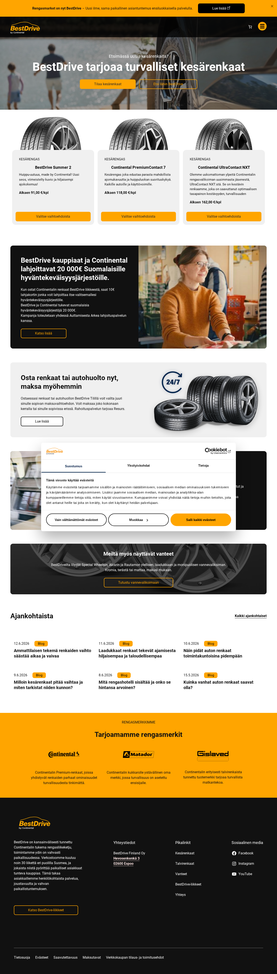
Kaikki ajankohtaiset (251, 616)
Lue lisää (219, 8)
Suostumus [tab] (73, 466)
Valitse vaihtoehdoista (53, 216)
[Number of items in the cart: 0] (250, 27)
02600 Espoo (123, 863)
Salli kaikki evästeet (201, 520)
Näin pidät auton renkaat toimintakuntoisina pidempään (213, 653)
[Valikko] (262, 26)
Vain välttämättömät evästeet (76, 520)
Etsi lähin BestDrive (168, 84)
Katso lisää (43, 333)
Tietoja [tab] (203, 465)
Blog (41, 644)
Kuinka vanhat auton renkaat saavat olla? (218, 685)
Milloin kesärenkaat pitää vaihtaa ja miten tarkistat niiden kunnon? (48, 685)
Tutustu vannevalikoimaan (138, 582)
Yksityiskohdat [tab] (138, 465)
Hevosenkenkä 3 (126, 858)
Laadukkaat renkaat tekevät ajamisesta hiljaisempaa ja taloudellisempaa (137, 653)
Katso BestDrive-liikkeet (46, 910)
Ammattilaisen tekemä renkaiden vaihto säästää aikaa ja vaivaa (52, 653)
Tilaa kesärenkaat (107, 84)
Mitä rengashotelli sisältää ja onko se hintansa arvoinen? (135, 685)
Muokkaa (136, 520)
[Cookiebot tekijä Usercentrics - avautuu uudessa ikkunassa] (212, 451)
